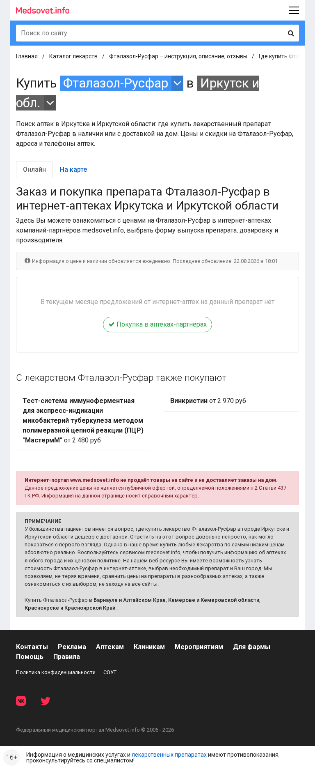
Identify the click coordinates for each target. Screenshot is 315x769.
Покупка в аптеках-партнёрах (161, 324)
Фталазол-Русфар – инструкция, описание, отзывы (178, 56)
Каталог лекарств (73, 56)
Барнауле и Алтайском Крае (130, 600)
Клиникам (149, 647)
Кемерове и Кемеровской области (213, 600)
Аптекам (110, 647)
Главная (27, 56)
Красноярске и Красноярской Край (70, 608)
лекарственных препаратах (169, 754)
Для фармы (251, 647)
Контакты (32, 647)
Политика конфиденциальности (56, 672)
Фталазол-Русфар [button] (115, 83)
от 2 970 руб (208, 401)
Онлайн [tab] (34, 169)
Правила (66, 657)
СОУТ (109, 672)
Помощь (29, 657)
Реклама (72, 647)
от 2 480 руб (83, 420)
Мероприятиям (199, 647)
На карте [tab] (73, 169)
